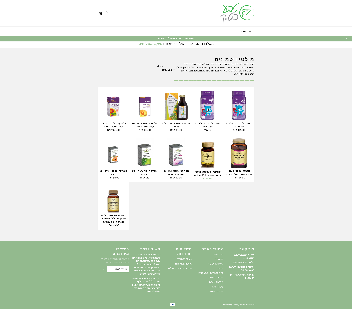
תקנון (220, 268)
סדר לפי (160, 66)
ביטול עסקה (217, 286)
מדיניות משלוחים (183, 263)
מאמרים (219, 259)
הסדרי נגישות (216, 277)
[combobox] (107, 13)
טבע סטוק (244, 305)
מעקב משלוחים (150, 44)
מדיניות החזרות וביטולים (180, 268)
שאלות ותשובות (215, 263)
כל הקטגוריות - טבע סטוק (210, 273)
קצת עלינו (218, 254)
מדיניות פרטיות (215, 291)
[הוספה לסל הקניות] (123, 96)
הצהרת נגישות (216, 282)
